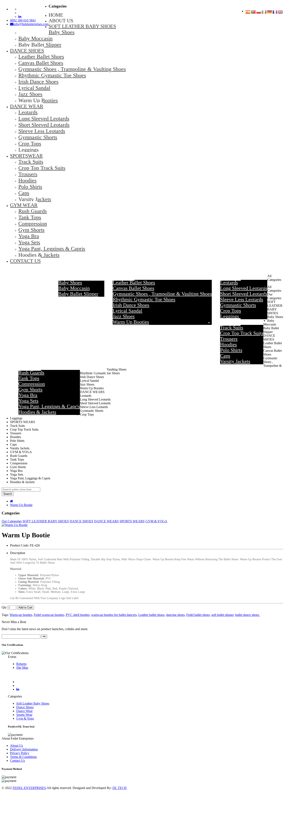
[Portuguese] (253, 12)
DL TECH (119, 788)
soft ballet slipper (222, 615)
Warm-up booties (21, 615)
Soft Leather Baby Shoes (32, 703)
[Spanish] (248, 12)
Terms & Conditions (23, 757)
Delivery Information (24, 749)
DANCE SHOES (81, 521)
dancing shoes (175, 615)
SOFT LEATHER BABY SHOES (46, 521)
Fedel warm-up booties (49, 615)
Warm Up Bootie (21, 505)
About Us (16, 745)
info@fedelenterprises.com (31, 24)
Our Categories (12, 521)
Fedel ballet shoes (198, 615)
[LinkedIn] (17, 689)
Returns (21, 664)
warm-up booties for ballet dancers (114, 615)
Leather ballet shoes (151, 615)
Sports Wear (24, 714)
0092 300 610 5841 (23, 20)
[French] (275, 12)
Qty (4, 607)
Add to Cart (25, 607)
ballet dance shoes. (247, 615)
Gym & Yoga (25, 718)
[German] (269, 12)
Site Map (22, 667)
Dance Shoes (25, 707)
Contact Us (17, 760)
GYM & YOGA (156, 521)
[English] (280, 12)
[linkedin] (19, 16)
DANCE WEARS (106, 521)
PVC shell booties (78, 615)
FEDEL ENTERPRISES (29, 788)
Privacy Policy (19, 753)
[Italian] (264, 12)
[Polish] (259, 12)
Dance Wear (24, 711)
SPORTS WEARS (132, 521)
